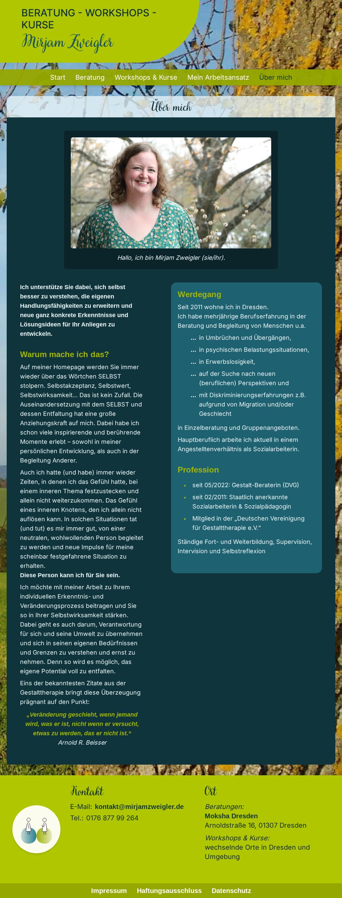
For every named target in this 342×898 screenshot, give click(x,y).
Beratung (90, 77)
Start (57, 77)
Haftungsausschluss (169, 890)
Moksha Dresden (231, 816)
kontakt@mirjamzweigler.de (139, 806)
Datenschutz (231, 890)
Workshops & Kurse (146, 77)
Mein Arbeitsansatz (218, 77)
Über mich (275, 77)
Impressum (109, 890)
